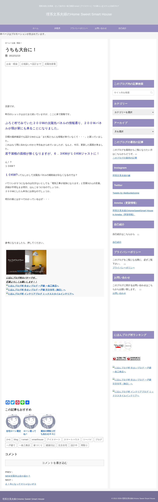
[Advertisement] (54, 86)
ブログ (98, 439)
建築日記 (50, 445)
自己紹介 (117, 242)
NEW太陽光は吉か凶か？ (17, 476)
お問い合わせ (119, 293)
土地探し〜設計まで (31, 64)
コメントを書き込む (54, 462)
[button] (151, 92)
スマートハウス (71, 439)
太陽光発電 (50, 64)
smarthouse (37, 439)
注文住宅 (62, 445)
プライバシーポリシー (124, 267)
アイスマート (53, 439)
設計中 (74, 445)
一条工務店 (24, 445)
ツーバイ (87, 439)
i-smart (24, 439)
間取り (84, 445)
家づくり (37, 445)
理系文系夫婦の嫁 (121, 175)
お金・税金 (12, 64)
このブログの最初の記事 (125, 158)
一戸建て (10, 445)
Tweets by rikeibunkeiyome (126, 193)
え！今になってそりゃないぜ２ (20, 484)
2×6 (8, 439)
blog (16, 439)
